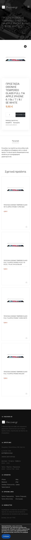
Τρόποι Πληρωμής (21, 496)
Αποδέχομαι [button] (6, 536)
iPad (17, 482)
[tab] (15, 141)
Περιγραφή (15, 141)
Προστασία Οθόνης (11, 125)
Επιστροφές (19, 499)
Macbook (4, 482)
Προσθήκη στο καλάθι (20, 114)
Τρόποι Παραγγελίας (8, 496)
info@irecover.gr (7, 453)
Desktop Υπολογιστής (8, 484)
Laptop (18, 484)
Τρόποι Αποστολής (7, 499)
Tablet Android (6, 487)
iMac (17, 479)
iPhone (4, 479)
